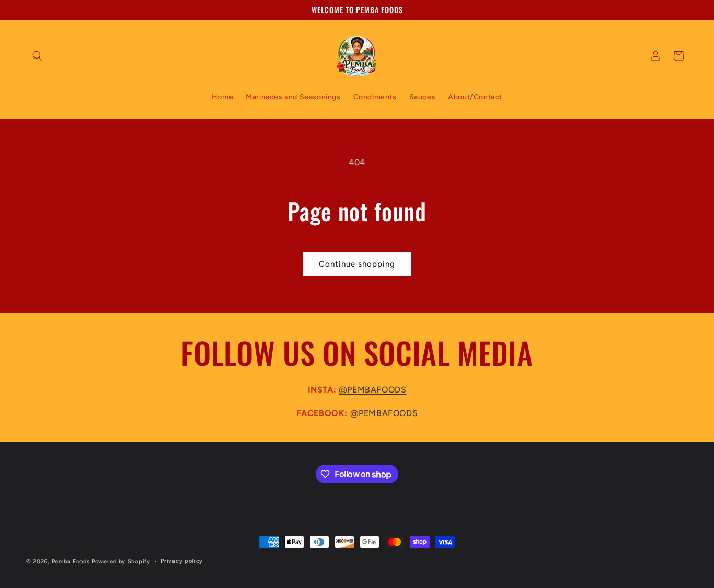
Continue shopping (357, 264)
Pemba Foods (71, 561)
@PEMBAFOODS (373, 390)
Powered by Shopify (121, 561)
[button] (37, 55)
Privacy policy (181, 561)
